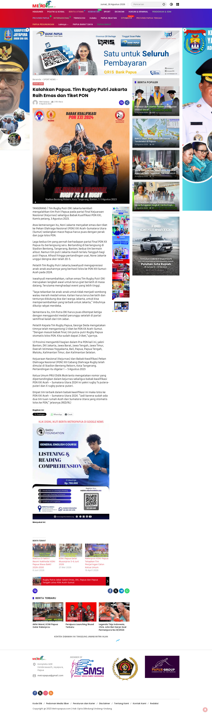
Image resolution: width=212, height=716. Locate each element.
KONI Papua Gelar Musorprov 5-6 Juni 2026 (69, 561)
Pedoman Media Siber (57, 703)
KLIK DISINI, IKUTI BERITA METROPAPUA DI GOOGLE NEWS (71, 421)
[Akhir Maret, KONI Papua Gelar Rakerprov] (48, 612)
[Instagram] (45, 693)
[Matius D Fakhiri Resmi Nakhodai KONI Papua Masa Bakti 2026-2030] (44, 550)
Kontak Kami (139, 703)
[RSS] (51, 693)
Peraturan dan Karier (84, 703)
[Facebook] (110, 590)
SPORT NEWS (38, 84)
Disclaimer (104, 703)
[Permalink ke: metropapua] (36, 102)
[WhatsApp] (127, 590)
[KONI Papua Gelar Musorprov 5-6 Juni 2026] (70, 550)
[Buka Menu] (177, 4)
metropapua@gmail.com (50, 675)
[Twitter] (115, 590)
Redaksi (154, 703)
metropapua (44, 102)
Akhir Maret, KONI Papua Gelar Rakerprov (45, 626)
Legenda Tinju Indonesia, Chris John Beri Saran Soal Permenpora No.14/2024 (112, 627)
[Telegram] (121, 590)
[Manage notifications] (205, 709)
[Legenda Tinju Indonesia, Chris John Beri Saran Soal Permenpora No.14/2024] (114, 612)
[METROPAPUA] (44, 4)
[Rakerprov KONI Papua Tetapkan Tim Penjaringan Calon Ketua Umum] (96, 550)
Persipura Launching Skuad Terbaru (80, 626)
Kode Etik (37, 703)
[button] (164, 4)
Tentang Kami (121, 703)
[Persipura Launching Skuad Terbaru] (81, 612)
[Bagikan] (127, 102)
